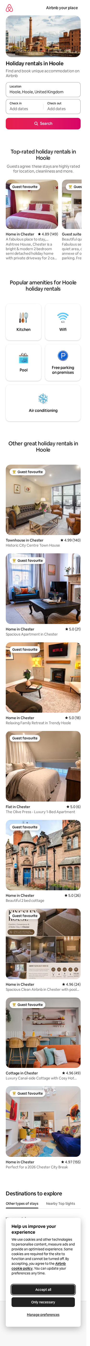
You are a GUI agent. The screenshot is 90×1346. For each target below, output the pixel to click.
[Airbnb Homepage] (9, 7)
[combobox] (43, 92)
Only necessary (43, 1302)
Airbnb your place (62, 7)
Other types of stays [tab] (22, 1203)
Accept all (43, 1289)
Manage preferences (43, 1315)
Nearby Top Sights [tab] (60, 1203)
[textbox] (24, 109)
